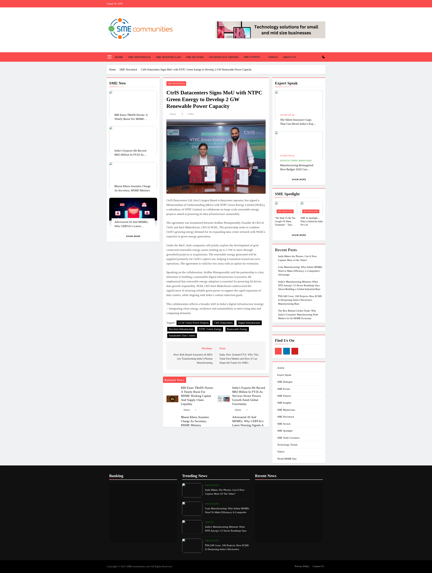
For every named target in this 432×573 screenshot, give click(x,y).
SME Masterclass (168, 57)
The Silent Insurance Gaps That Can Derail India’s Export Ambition (298, 124)
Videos (273, 57)
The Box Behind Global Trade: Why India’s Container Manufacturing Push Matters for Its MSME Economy (298, 314)
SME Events (252, 57)
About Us (289, 57)
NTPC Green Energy (210, 329)
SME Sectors (195, 57)
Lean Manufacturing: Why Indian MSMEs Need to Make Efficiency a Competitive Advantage (300, 271)
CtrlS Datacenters (223, 322)
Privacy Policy (302, 566)
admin (172, 114)
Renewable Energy (237, 329)
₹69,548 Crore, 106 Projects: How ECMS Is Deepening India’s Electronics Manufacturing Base (300, 300)
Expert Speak (287, 115)
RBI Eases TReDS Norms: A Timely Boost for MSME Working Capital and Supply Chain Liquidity (197, 396)
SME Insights (284, 402)
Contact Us (318, 566)
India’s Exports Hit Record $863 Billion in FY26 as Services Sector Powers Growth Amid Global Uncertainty (248, 396)
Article (280, 367)
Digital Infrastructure (249, 322)
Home (119, 57)
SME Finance (284, 395)
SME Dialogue (285, 381)
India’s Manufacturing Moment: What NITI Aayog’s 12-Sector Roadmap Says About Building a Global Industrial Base (299, 285)
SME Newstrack (139, 57)
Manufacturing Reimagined (296, 160)
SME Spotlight (285, 211)
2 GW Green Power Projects (193, 322)
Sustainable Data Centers (182, 335)
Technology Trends (223, 57)
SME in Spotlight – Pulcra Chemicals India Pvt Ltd (312, 221)
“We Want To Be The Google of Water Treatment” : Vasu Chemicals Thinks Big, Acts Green (286, 225)
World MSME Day (287, 458)
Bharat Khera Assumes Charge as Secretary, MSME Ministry (195, 421)
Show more (133, 236)
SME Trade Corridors (288, 437)
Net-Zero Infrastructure (181, 329)
